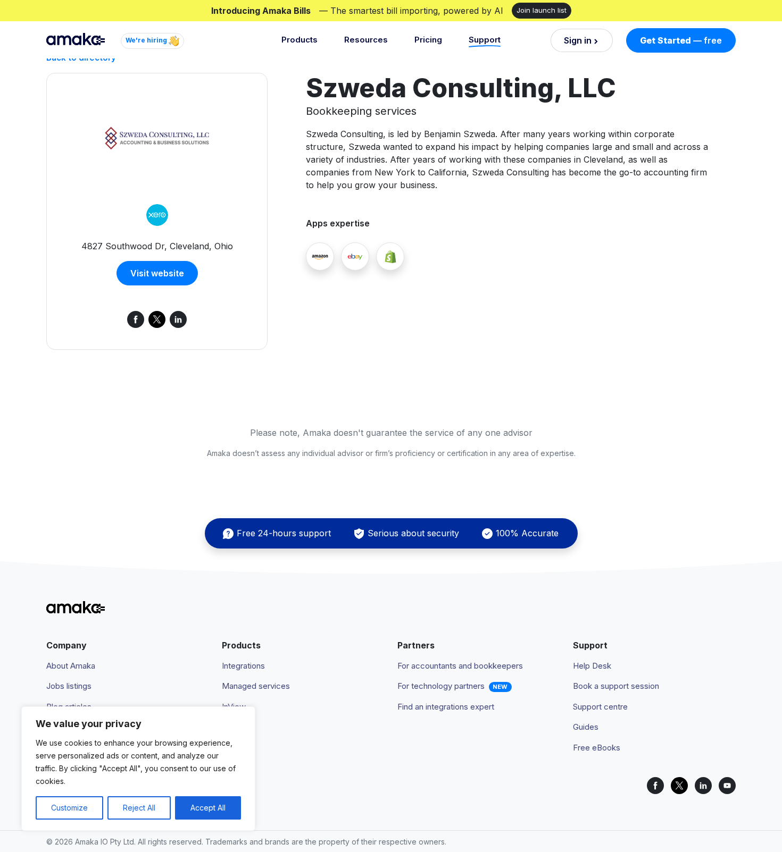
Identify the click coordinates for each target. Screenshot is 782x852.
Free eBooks (596, 748)
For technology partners (441, 686)
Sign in (578, 40)
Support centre (600, 707)
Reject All (139, 807)
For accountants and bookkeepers (460, 666)
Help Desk (592, 666)
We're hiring (147, 40)
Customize (69, 807)
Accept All (208, 807)
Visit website (157, 273)
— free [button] (681, 40)
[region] (138, 768)
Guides (585, 727)
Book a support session (616, 686)
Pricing (428, 40)
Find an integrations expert (445, 707)
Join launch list (542, 10)
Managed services (256, 686)
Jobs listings (68, 686)
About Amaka (70, 666)
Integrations (243, 666)
